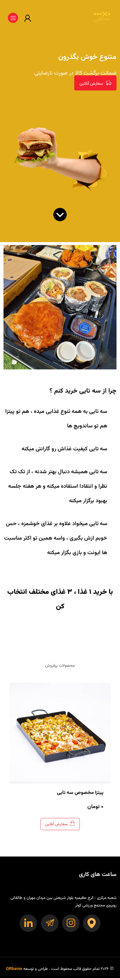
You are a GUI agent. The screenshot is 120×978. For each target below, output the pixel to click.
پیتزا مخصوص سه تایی (80, 792)
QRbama (14, 969)
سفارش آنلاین (91, 83)
